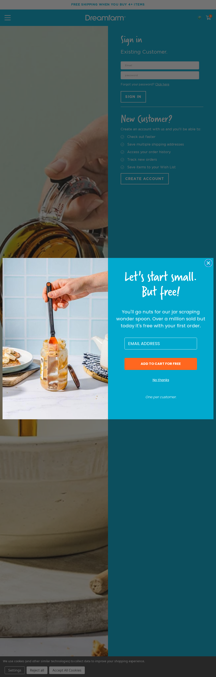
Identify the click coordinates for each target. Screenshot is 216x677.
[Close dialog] (208, 263)
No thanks (161, 380)
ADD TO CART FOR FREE (161, 363)
